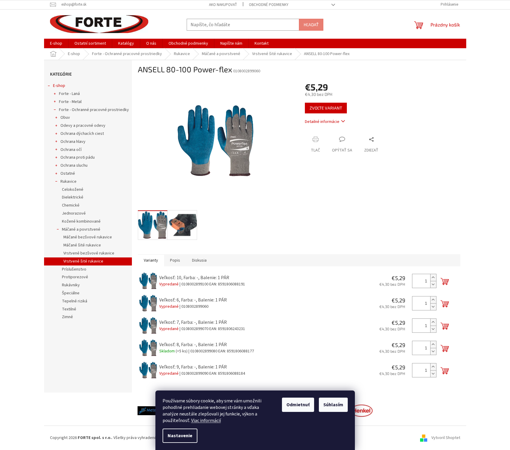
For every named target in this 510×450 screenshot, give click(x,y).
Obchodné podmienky (268, 4)
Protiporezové (75, 277)
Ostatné (67, 173)
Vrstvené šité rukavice (83, 261)
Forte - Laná (69, 94)
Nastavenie (180, 435)
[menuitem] (56, 43)
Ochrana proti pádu (77, 157)
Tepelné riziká (74, 301)
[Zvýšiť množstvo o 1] (433, 277)
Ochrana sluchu (74, 165)
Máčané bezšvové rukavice (87, 237)
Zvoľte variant (326, 107)
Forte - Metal (70, 102)
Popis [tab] (175, 260)
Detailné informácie (322, 122)
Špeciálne (70, 293)
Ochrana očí (71, 150)
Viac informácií (206, 420)
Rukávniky (71, 285)
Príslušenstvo (74, 269)
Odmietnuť (298, 404)
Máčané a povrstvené (81, 229)
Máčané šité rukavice (82, 245)
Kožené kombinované (81, 221)
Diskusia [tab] (199, 260)
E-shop (59, 86)
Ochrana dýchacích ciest (82, 134)
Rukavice (68, 182)
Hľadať (311, 24)
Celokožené (72, 190)
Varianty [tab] (151, 260)
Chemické (70, 205)
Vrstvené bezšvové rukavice (88, 253)
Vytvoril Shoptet (445, 438)
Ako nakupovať (223, 4)
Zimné (67, 317)
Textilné (69, 309)
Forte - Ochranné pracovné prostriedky (94, 110)
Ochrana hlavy (72, 142)
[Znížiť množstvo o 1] (433, 284)
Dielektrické (72, 197)
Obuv (65, 118)
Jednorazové (74, 213)
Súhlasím (333, 404)
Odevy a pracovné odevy (82, 126)
